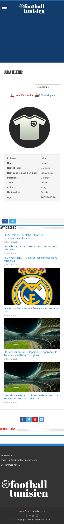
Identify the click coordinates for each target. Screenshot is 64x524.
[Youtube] (35, 419)
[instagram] (41, 419)
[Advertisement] (32, 41)
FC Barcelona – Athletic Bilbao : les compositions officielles (24, 236)
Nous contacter (8, 455)
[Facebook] (23, 419)
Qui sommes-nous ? (10, 465)
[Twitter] (29, 419)
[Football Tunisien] (32, 8)
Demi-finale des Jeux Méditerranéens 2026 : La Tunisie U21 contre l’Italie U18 (31, 397)
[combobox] (47, 87)
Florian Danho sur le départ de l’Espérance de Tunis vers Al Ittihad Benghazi (30, 353)
